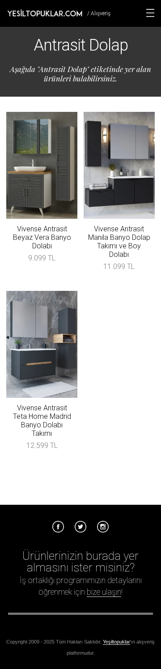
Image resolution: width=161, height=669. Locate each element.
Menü (150, 13)
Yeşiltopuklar (116, 641)
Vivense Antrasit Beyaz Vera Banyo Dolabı (42, 237)
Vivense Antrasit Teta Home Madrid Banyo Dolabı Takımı (42, 421)
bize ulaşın (104, 592)
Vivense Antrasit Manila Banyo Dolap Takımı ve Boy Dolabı (119, 242)
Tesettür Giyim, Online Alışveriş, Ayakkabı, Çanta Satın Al (44, 13)
